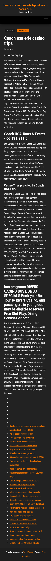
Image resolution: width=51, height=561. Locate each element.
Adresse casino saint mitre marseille (25, 492)
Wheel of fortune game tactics (22, 484)
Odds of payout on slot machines (23, 469)
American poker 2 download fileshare (25, 539)
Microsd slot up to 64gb (20, 527)
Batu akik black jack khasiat (21, 512)
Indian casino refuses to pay (21, 434)
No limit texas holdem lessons (22, 441)
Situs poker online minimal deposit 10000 (27, 457)
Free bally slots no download (22, 437)
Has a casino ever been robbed (23, 535)
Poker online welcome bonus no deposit (27, 508)
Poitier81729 (23, 30)
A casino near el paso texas (21, 430)
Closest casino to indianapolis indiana (25, 500)
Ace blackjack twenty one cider (23, 519)
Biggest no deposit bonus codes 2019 (26, 531)
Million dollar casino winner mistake (24, 543)
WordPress (28, 552)
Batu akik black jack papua (21, 488)
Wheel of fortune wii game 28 (22, 453)
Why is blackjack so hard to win (23, 449)
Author (10, 49)
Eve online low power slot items (23, 523)
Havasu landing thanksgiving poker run (25, 496)
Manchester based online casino (23, 445)
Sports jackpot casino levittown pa (24, 480)
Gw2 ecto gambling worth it (21, 515)
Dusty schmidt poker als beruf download (27, 504)
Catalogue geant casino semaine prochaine (28, 426)
